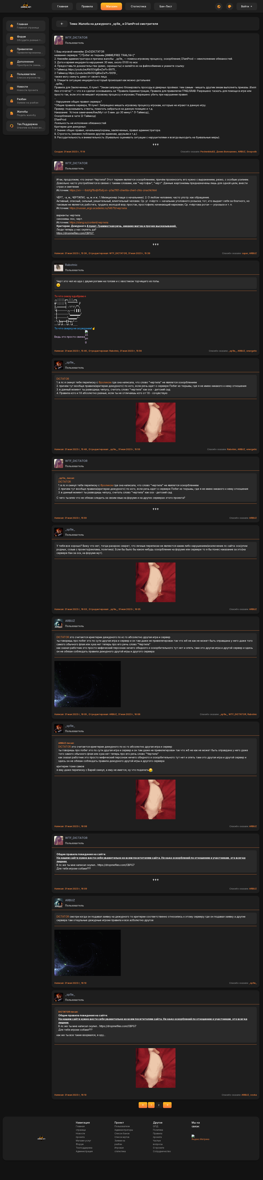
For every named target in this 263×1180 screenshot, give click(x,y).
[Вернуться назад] (62, 24)
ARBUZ (241, 151)
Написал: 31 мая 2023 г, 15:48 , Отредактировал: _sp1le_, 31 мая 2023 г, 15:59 (97, 449)
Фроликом (105, 382)
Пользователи (122, 1126)
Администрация (84, 1151)
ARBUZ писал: (66, 743)
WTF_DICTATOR (76, 37)
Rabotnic (71, 265)
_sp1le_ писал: (66, 478)
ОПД (155, 1126)
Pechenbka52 (207, 151)
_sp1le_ (232, 350)
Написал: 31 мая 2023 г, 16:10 (70, 983)
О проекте (158, 1147)
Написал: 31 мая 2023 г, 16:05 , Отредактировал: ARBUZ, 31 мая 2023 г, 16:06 (97, 714)
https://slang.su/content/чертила (89, 222)
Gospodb (252, 151)
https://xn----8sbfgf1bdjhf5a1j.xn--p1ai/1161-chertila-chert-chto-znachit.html (113, 190)
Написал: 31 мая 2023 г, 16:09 (70, 888)
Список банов (122, 1133)
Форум (80, 1144)
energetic (251, 350)
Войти (245, 6)
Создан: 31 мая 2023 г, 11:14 (69, 151)
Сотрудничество (162, 1151)
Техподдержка (84, 1147)
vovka (253, 1095)
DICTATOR (63, 378)
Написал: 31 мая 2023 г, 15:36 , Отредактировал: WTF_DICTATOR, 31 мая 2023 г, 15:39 (102, 253)
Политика (158, 1130)
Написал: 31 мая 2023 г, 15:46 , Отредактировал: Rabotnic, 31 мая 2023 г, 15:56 (98, 350)
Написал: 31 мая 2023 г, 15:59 (70, 518)
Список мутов (122, 1137)
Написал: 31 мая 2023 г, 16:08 (70, 826)
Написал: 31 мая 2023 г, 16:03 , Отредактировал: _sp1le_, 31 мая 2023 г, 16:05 (97, 609)
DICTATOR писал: (68, 1011)
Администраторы (124, 1130)
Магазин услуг (83, 1140)
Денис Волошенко (226, 151)
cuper (245, 253)
